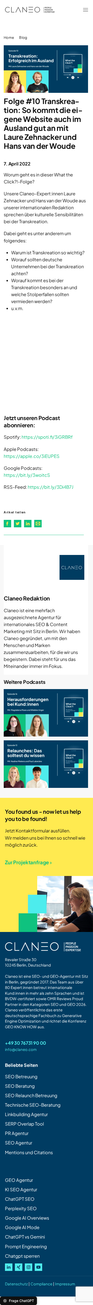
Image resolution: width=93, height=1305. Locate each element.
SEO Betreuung (21, 1076)
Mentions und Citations (29, 1152)
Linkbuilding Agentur (26, 1114)
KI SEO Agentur (21, 1189)
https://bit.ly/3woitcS (27, 475)
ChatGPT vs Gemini (25, 1237)
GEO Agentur (19, 1180)
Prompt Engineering (26, 1246)
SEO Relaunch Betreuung (31, 1095)
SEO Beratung (20, 1086)
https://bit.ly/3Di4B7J (50, 487)
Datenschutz (16, 1283)
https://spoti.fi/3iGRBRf (47, 437)
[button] (85, 10)
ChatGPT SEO (19, 1199)
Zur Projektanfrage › (28, 862)
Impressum (65, 1283)
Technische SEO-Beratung (33, 1105)
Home (9, 37)
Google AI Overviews (27, 1218)
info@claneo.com (21, 1049)
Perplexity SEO (21, 1208)
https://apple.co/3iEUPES (32, 456)
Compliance (41, 1283)
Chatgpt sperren (22, 1256)
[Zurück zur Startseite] (30, 10)
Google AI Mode (22, 1227)
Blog (23, 37)
